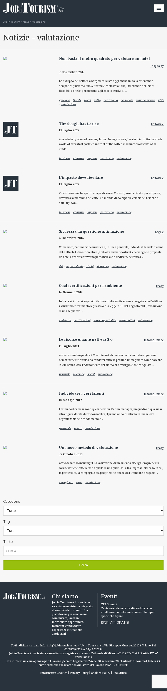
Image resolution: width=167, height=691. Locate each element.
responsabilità (74, 266)
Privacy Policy (80, 672)
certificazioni (82, 320)
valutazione (68, 104)
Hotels (77, 100)
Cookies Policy (101, 672)
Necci (87, 100)
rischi (90, 266)
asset (79, 482)
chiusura (78, 158)
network (64, 374)
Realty (160, 286)
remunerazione (145, 100)
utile (161, 100)
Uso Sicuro (120, 672)
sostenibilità (127, 320)
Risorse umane (154, 340)
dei (61, 266)
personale (127, 100)
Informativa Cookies (54, 672)
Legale (159, 232)
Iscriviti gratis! (115, 622)
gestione (64, 100)
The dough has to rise (79, 123)
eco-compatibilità (105, 320)
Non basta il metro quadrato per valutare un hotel (104, 58)
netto (97, 100)
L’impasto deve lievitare (81, 177)
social (91, 374)
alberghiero (66, 482)
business (64, 158)
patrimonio (111, 100)
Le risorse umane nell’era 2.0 (86, 339)
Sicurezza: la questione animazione (91, 231)
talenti (78, 428)
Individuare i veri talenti (81, 393)
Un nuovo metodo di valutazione (88, 447)
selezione (78, 374)
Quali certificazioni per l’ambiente (90, 285)
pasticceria (107, 158)
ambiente (65, 320)
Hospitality (157, 66)
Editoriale (157, 124)
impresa (92, 158)
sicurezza (103, 266)
